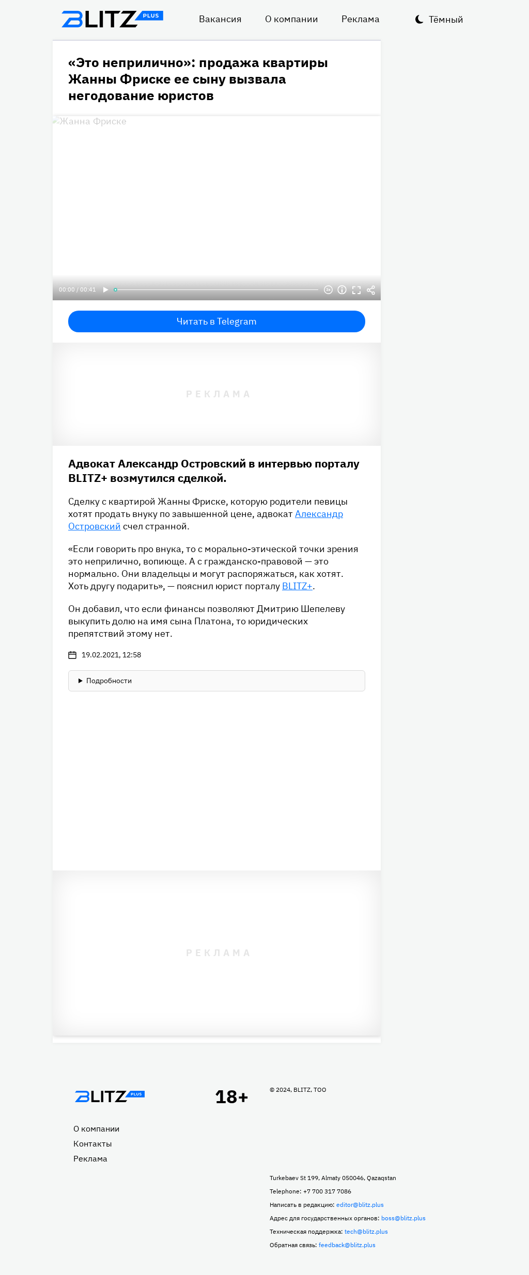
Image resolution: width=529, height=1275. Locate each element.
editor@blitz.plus (360, 1204)
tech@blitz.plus (366, 1231)
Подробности (109, 680)
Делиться (371, 290)
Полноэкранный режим (356, 290)
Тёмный (446, 19)
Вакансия (220, 19)
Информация (342, 290)
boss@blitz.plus (403, 1218)
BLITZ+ (297, 586)
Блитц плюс (112, 19)
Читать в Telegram (217, 321)
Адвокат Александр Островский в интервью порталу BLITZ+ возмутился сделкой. (214, 470)
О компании (291, 19)
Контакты (92, 1143)
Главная (109, 1096)
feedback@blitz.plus (347, 1245)
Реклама (360, 19)
